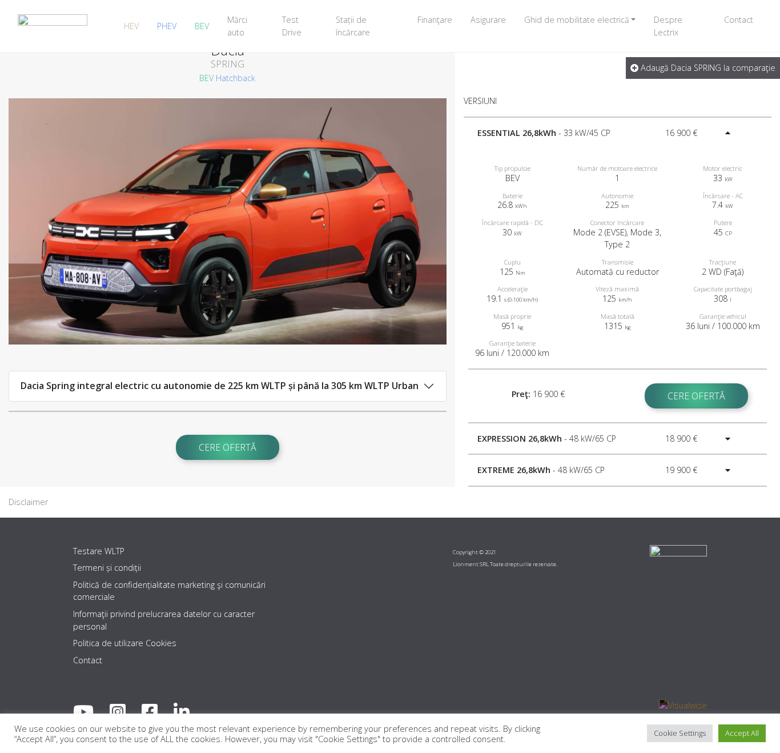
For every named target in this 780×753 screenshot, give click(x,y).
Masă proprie (512, 316)
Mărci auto (237, 26)
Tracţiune (722, 262)
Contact (738, 19)
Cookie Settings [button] (680, 733)
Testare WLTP (98, 551)
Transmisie (617, 262)
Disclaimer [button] (28, 501)
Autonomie (617, 195)
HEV (131, 26)
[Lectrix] (52, 26)
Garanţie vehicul (722, 316)
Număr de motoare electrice (617, 168)
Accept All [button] (742, 733)
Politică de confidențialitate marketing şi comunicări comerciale (169, 591)
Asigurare (488, 19)
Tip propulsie (512, 168)
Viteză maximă (617, 289)
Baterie (512, 195)
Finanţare (434, 19)
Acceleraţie (512, 289)
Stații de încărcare (353, 26)
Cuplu (512, 262)
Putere (723, 222)
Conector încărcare (617, 222)
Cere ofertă (227, 447)
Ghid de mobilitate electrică (576, 19)
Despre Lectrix (668, 26)
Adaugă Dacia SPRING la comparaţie (706, 67)
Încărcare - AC (723, 195)
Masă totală (617, 316)
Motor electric (722, 168)
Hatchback (235, 78)
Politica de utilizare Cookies (124, 643)
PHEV (166, 26)
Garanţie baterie (512, 343)
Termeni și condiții (107, 567)
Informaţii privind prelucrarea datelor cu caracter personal (164, 620)
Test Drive (291, 26)
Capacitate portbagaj (723, 289)
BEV (202, 26)
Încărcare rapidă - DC (512, 222)
